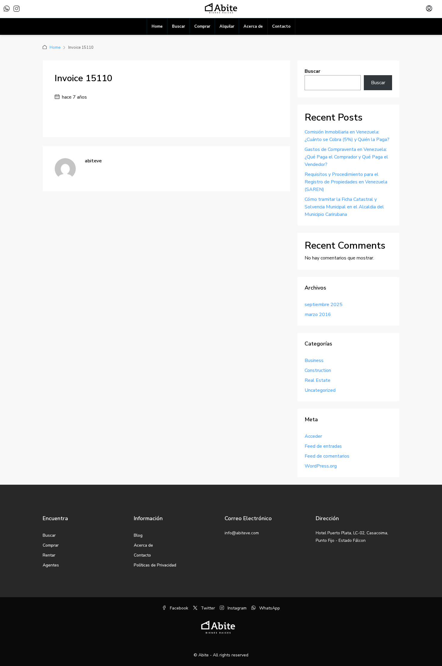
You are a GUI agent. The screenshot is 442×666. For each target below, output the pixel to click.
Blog (138, 535)
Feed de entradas (323, 446)
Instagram (236, 608)
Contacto (281, 26)
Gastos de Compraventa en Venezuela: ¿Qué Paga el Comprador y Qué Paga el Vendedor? (346, 157)
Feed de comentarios (327, 456)
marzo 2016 (318, 314)
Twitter (207, 608)
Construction (318, 370)
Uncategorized (320, 390)
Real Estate (317, 380)
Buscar (178, 26)
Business (314, 360)
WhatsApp (269, 608)
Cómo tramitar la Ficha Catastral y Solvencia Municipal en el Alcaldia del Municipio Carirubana (344, 207)
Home (157, 26)
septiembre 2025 (323, 304)
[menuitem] (429, 9)
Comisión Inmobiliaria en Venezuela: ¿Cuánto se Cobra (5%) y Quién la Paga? (347, 136)
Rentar (49, 555)
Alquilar (226, 26)
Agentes (51, 565)
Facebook (178, 608)
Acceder (313, 436)
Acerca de (253, 26)
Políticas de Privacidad (155, 565)
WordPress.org (321, 466)
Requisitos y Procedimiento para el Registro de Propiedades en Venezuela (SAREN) (346, 182)
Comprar (202, 26)
